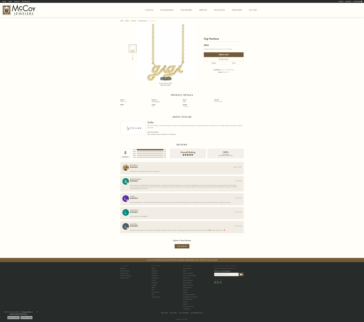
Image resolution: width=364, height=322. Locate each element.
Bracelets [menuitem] (155, 275)
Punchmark (185, 319)
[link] (4, 1)
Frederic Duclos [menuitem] (188, 285)
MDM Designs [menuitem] (187, 287)
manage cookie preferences (18, 314)
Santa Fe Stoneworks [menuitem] (189, 275)
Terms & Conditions (184, 313)
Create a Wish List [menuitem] (125, 275)
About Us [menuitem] (123, 268)
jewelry (127, 20)
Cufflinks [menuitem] (155, 283)
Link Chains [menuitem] (155, 292)
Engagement (167, 10)
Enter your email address (222, 271)
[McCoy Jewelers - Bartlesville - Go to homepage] (19, 10)
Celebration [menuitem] (186, 309)
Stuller (184, 101)
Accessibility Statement (197, 313)
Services (203, 10)
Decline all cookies (13, 317)
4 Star (134, 151)
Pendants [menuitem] (155, 271)
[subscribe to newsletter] (241, 274)
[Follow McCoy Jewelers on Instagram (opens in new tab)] (218, 282)
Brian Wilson (134, 165)
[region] (165, 52)
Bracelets (164, 134)
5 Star (134, 149)
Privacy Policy (173, 313)
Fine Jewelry (186, 10)
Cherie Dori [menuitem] (186, 278)
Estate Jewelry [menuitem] (187, 283)
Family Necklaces (142, 20)
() (165, 149)
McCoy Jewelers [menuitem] (188, 273)
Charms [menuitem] (154, 285)
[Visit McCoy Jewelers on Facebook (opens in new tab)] (215, 282)
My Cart (253, 10)
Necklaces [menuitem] (155, 278)
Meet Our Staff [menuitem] (124, 271)
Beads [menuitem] (153, 287)
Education (219, 10)
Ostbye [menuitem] (185, 292)
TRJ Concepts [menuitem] (187, 268)
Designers (237, 10)
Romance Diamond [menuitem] (189, 294)
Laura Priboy (133, 224)
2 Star (134, 155)
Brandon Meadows (135, 179)
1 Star (134, 157)
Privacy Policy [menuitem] (124, 278)
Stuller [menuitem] (185, 302)
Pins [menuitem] (153, 290)
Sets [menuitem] (153, 294)
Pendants (153, 134)
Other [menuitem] (153, 280)
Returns (234, 63)
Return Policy (164, 313)
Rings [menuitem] (153, 268)
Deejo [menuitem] (185, 271)
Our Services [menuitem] (124, 273)
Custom (149, 10)
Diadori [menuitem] (185, 304)
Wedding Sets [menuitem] (156, 297)
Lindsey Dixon (134, 210)
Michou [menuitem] (185, 290)
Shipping (214, 63)
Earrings (159, 134)
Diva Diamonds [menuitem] (187, 299)
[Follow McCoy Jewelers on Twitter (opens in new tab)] (221, 282)
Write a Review (182, 246)
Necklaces (133, 20)
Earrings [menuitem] (154, 273)
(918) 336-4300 (165, 85)
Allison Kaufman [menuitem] (188, 306)
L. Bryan (132, 196)
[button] (340, 1)
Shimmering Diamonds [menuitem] (190, 297)
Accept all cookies (26, 317)
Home (121, 20)
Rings (148, 134)
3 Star (134, 153)
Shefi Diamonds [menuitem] (188, 280)
